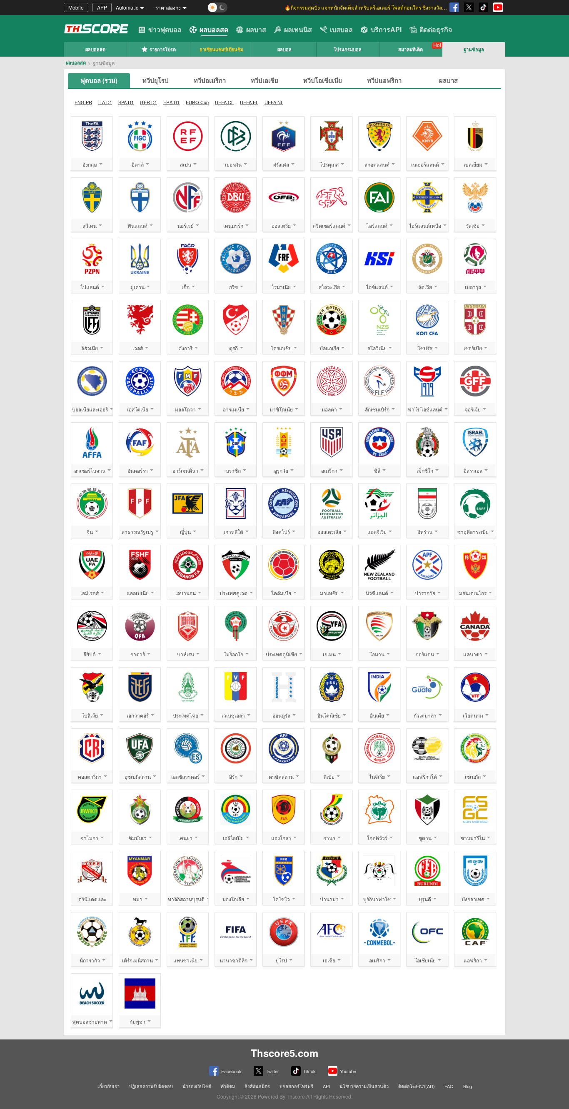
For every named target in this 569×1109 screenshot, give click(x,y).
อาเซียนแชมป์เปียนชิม (221, 49)
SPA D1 (126, 102)
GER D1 (148, 102)
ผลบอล (284, 49)
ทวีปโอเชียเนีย (322, 80)
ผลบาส (256, 29)
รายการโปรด (163, 49)
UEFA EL (249, 102)
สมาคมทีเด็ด (410, 49)
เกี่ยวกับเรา (108, 1086)
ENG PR (83, 102)
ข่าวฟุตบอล (165, 29)
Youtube (348, 1071)
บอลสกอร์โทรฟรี (296, 1086)
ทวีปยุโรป (155, 80)
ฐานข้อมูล (474, 49)
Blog (467, 1086)
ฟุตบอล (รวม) (98, 80)
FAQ (449, 1086)
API (326, 1086)
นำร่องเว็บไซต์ (196, 1086)
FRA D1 (171, 102)
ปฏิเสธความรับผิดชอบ (151, 1086)
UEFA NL (274, 102)
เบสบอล (341, 29)
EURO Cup (197, 102)
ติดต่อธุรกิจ (435, 29)
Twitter (272, 1071)
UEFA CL (224, 102)
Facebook (231, 1071)
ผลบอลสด (214, 29)
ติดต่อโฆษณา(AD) (416, 1086)
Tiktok (309, 1071)
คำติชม (228, 1086)
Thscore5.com (284, 1053)
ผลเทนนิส (298, 29)
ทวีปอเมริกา (210, 80)
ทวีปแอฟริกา (384, 80)
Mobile (76, 7)
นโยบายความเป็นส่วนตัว (364, 1086)
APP (102, 7)
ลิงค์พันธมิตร (257, 1086)
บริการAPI (386, 29)
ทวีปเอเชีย (264, 80)
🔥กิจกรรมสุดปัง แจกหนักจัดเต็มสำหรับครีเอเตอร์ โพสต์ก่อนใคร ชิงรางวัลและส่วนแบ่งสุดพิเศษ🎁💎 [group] (365, 7)
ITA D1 (105, 102)
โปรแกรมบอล (348, 49)
